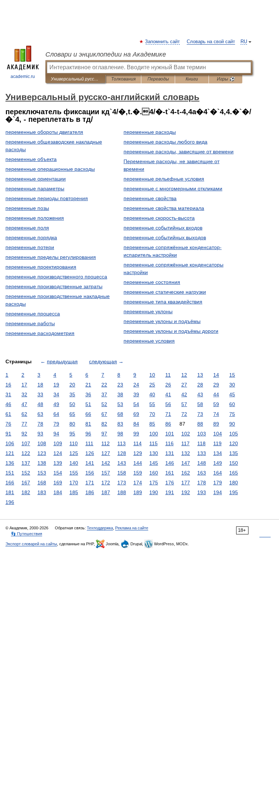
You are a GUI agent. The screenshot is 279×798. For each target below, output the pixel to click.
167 (25, 482)
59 (216, 404)
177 (185, 482)
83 (120, 424)
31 (8, 394)
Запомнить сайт (163, 41)
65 (72, 414)
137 (25, 463)
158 (121, 473)
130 (153, 453)
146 (169, 463)
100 (153, 434)
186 (89, 492)
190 (153, 492)
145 (153, 463)
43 (200, 394)
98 (120, 434)
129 (137, 453)
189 (137, 492)
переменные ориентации (35, 179)
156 (89, 473)
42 (184, 394)
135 (233, 453)
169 (57, 482)
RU (243, 41)
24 (136, 385)
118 (201, 443)
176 (169, 482)
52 (104, 404)
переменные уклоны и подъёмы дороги (171, 331)
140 (73, 463)
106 (9, 443)
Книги (192, 79)
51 (88, 404)
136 (9, 463)
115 (153, 443)
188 (121, 492)
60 (232, 404)
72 (184, 414)
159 (137, 473)
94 (56, 434)
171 (89, 482)
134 (217, 453)
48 (40, 404)
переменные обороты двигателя (44, 132)
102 (185, 434)
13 (200, 375)
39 (136, 394)
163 (201, 473)
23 (120, 385)
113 (121, 443)
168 (41, 482)
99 (136, 434)
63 (40, 414)
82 (104, 424)
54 (136, 404)
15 (232, 375)
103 (201, 434)
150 (233, 463)
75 (232, 414)
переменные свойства (150, 198)
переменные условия (149, 341)
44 (216, 394)
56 (168, 404)
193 (201, 492)
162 (185, 473)
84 (136, 424)
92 (24, 434)
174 (137, 482)
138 (41, 463)
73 (200, 414)
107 (25, 443)
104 (217, 434)
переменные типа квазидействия (163, 302)
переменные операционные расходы (50, 169)
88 (200, 424)
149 (217, 463)
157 (105, 473)
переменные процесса (32, 314)
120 (233, 443)
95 (72, 434)
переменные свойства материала (164, 208)
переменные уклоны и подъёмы (162, 321)
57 (184, 404)
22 (104, 385)
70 (152, 414)
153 (41, 473)
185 (73, 492)
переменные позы (27, 208)
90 (232, 424)
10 (152, 375)
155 (73, 473)
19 (56, 385)
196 (9, 502)
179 (217, 482)
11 (168, 375)
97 (104, 434)
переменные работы (30, 323)
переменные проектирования (40, 267)
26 (168, 385)
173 (121, 482)
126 (89, 453)
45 (232, 394)
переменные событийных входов (163, 228)
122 (25, 453)
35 (72, 394)
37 (104, 394)
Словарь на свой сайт (211, 41)
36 (88, 394)
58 (200, 404)
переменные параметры (34, 188)
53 (120, 404)
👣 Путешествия (26, 534)
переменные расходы (150, 132)
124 (57, 453)
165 (233, 473)
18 (40, 385)
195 (233, 492)
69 (136, 414)
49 (56, 404)
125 (73, 453)
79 (56, 424)
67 (104, 414)
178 (201, 482)
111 (89, 443)
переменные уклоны (148, 311)
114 (137, 443)
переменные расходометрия (39, 333)
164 (217, 473)
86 (168, 424)
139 (57, 463)
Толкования (123, 79)
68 (120, 414)
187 (105, 492)
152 (25, 473)
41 (168, 394)
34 (56, 394)
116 (169, 443)
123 (41, 453)
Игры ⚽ (226, 79)
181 (9, 492)
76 (8, 424)
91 (8, 434)
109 (57, 443)
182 (25, 492)
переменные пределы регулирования (50, 257)
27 (184, 385)
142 (105, 463)
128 (121, 453)
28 (200, 385)
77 (24, 424)
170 (73, 482)
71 (168, 414)
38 (120, 394)
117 (185, 443)
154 (57, 473)
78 (40, 424)
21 (88, 385)
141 (89, 463)
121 (9, 453)
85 (152, 424)
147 (185, 463)
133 (201, 453)
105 (233, 434)
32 (24, 394)
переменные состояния (152, 282)
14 (216, 375)
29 (216, 385)
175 (153, 482)
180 (233, 482)
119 (217, 443)
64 (56, 414)
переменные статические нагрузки (165, 292)
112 (105, 443)
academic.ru (23, 76)
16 (8, 385)
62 (24, 414)
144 (137, 463)
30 (232, 385)
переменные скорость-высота (159, 218)
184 (57, 492)
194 (217, 492)
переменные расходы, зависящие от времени (179, 151)
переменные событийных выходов (165, 237)
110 (73, 443)
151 (9, 473)
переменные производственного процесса (56, 277)
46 (8, 404)
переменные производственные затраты (53, 286)
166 (9, 482)
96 (88, 434)
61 (8, 414)
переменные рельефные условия (164, 179)
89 (216, 424)
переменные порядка (31, 237)
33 (40, 394)
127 (105, 453)
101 (169, 434)
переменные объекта (31, 159)
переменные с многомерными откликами (173, 188)
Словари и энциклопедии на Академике (105, 54)
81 (88, 424)
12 (184, 375)
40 (152, 394)
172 (105, 482)
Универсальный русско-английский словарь (75, 79)
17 (24, 385)
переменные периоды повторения (46, 198)
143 (121, 463)
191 (169, 492)
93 (40, 434)
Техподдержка (100, 528)
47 (24, 404)
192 (185, 492)
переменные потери (29, 247)
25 (152, 385)
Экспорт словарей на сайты (31, 544)
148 (201, 463)
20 (72, 385)
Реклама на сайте (131, 528)
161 (169, 473)
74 (216, 414)
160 (153, 473)
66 (88, 414)
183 (41, 492)
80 (72, 424)
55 (152, 404)
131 (169, 453)
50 (72, 404)
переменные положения (34, 218)
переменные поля (27, 228)
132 (185, 453)
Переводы (158, 79)
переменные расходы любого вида (165, 142)
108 (41, 443)
